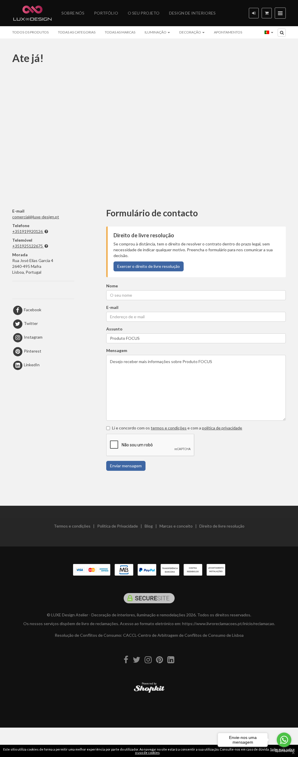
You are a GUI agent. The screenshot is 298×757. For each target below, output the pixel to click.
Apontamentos (228, 32)
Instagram (32, 337)
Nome (112, 285)
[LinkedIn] (170, 660)
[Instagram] (148, 660)
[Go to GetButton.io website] (284, 751)
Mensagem (116, 350)
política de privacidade (222, 427)
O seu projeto (143, 12)
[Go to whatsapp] (284, 740)
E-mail (112, 307)
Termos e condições (72, 525)
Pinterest (32, 351)
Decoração (190, 32)
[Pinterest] (159, 660)
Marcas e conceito (176, 525)
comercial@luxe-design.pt (35, 216)
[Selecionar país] (269, 32)
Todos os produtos (30, 32)
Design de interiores (192, 12)
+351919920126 (27, 231)
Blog (149, 525)
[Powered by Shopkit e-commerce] (149, 688)
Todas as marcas (120, 32)
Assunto (114, 328)
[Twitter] (136, 660)
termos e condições (169, 427)
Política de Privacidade (117, 525)
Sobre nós (72, 12)
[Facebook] (126, 660)
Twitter (30, 323)
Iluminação (156, 32)
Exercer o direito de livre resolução (148, 266)
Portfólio (106, 12)
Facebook (32, 309)
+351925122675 (27, 245)
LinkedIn (31, 364)
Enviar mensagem (126, 465)
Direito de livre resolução (221, 525)
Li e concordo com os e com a (177, 427)
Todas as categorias (76, 32)
